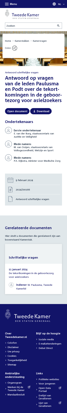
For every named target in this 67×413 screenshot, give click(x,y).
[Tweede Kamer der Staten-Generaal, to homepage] (22, 14)
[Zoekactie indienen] (58, 26)
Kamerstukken (22, 41)
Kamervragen (40, 41)
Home (8, 41)
